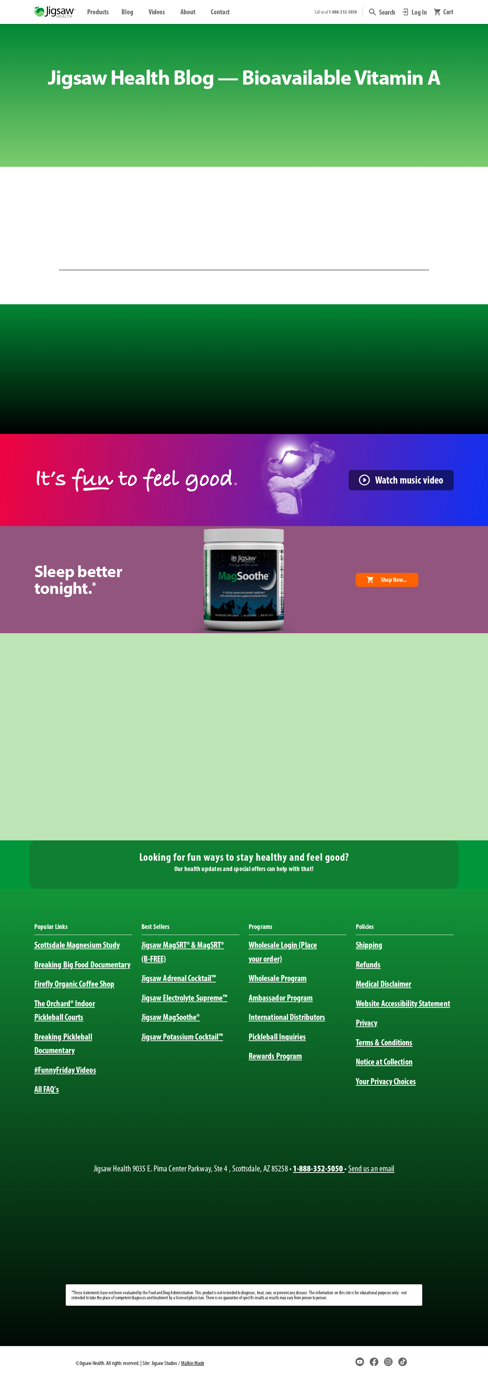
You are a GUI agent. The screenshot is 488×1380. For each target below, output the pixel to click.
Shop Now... (394, 579)
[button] (382, 12)
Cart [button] (448, 12)
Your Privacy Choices (386, 1081)
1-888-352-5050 (318, 1168)
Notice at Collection (384, 1061)
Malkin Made (192, 1363)
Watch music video (409, 480)
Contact (220, 12)
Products (98, 12)
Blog (127, 12)
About (187, 12)
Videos (157, 12)
